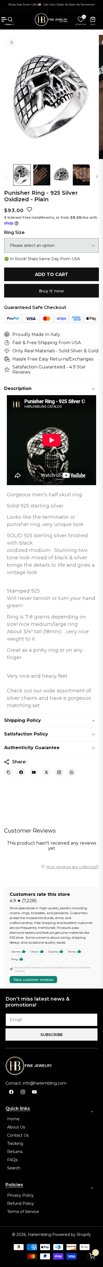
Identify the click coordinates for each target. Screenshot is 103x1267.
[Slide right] (97, 176)
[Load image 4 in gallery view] (81, 174)
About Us (16, 1127)
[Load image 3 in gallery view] (61, 174)
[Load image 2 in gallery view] (41, 174)
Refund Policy (20, 1203)
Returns (15, 1151)
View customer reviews (33, 979)
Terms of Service (23, 1211)
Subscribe (51, 1034)
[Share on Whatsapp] (71, 772)
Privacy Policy (20, 1195)
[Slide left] (6, 176)
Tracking (15, 1143)
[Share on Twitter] (46, 772)
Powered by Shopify (71, 1234)
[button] (10, 19)
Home (13, 1118)
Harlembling (39, 1234)
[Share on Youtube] (33, 772)
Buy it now (51, 290)
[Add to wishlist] (29, 209)
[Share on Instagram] (59, 772)
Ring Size (14, 232)
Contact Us (18, 1135)
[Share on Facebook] (21, 772)
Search (13, 1168)
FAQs (12, 1159)
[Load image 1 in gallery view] (21, 174)
